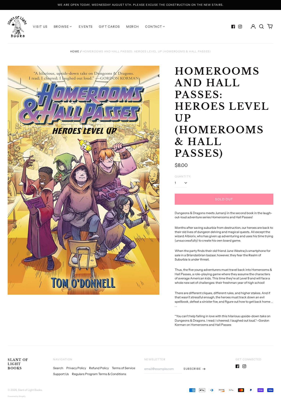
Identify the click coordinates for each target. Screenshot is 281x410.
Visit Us (40, 26)
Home (75, 51)
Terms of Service (123, 368)
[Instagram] (240, 26)
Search (58, 368)
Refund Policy (99, 368)
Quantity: (183, 176)
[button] (261, 26)
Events (86, 26)
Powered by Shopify (16, 396)
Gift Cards (109, 26)
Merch (132, 26)
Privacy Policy (76, 368)
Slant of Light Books (18, 364)
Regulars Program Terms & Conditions (99, 374)
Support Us (61, 374)
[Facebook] (233, 26)
